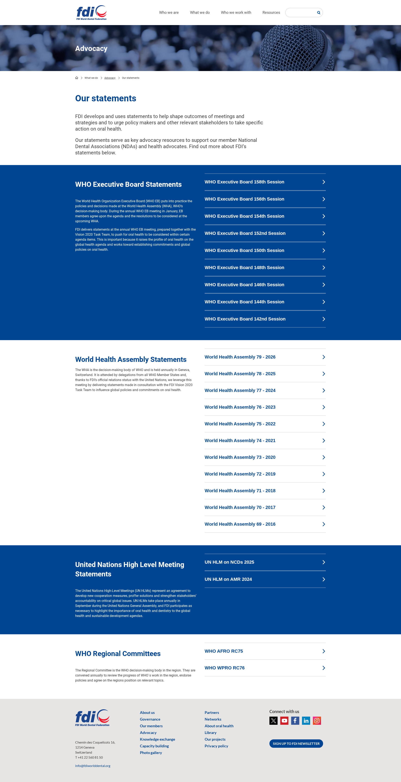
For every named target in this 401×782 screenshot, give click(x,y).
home (76, 77)
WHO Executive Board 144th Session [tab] (244, 301)
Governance (150, 719)
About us (147, 712)
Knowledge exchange (157, 739)
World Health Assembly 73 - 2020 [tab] (240, 457)
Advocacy (109, 77)
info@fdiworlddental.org (92, 766)
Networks (213, 719)
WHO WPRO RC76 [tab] (225, 667)
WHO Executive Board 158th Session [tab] (244, 181)
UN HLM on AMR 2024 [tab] (228, 579)
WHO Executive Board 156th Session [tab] (244, 199)
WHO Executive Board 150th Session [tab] (244, 250)
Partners (212, 712)
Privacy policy (216, 746)
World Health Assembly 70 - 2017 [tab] (240, 507)
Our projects (215, 739)
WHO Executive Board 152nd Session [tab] (245, 233)
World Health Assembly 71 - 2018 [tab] (240, 490)
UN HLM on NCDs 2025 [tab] (229, 562)
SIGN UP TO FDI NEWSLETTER (296, 743)
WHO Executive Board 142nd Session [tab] (245, 319)
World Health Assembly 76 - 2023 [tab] (240, 407)
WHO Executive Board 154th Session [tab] (244, 216)
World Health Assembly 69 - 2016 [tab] (240, 524)
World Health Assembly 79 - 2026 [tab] (240, 357)
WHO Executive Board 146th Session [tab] (244, 284)
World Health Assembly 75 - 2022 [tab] (240, 423)
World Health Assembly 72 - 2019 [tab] (240, 474)
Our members (151, 726)
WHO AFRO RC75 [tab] (224, 651)
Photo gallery (151, 752)
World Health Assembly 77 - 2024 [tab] (240, 390)
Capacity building (154, 746)
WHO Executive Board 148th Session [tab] (244, 267)
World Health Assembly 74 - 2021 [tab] (240, 440)
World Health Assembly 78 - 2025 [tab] (240, 373)
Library (211, 732)
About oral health (219, 726)
